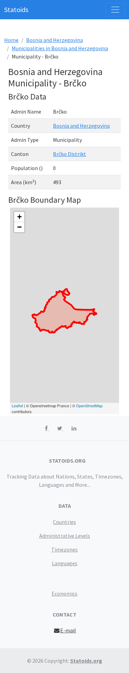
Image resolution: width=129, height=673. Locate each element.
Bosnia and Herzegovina (54, 39)
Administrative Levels (64, 535)
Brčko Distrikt (69, 153)
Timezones (64, 549)
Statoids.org (86, 660)
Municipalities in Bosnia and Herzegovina (60, 48)
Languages (64, 563)
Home (11, 39)
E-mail (68, 630)
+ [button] (19, 216)
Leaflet (17, 405)
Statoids (16, 9)
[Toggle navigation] (115, 10)
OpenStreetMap (89, 405)
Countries (64, 521)
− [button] (19, 227)
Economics (64, 593)
